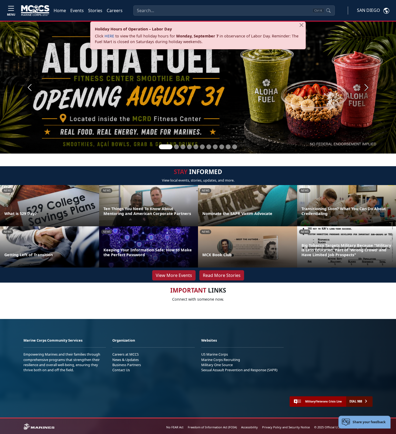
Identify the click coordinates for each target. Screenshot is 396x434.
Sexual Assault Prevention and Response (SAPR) (239, 369)
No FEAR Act (174, 427)
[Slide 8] (215, 146)
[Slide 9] (221, 146)
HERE (109, 36)
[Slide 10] (228, 146)
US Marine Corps (214, 354)
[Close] (301, 25)
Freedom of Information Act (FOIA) (212, 427)
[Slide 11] (234, 146)
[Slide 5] (195, 146)
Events (77, 10)
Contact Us (121, 369)
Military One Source (217, 364)
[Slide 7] (208, 146)
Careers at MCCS (125, 354)
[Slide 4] (189, 146)
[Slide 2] (176, 146)
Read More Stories (222, 275)
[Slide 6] (202, 146)
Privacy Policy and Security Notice (286, 427)
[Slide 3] (182, 146)
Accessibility (249, 427)
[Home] (35, 10)
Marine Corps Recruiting (220, 359)
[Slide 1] (165, 146)
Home (60, 10)
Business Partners (126, 364)
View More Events (174, 275)
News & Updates (125, 359)
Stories (95, 10)
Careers (115, 10)
